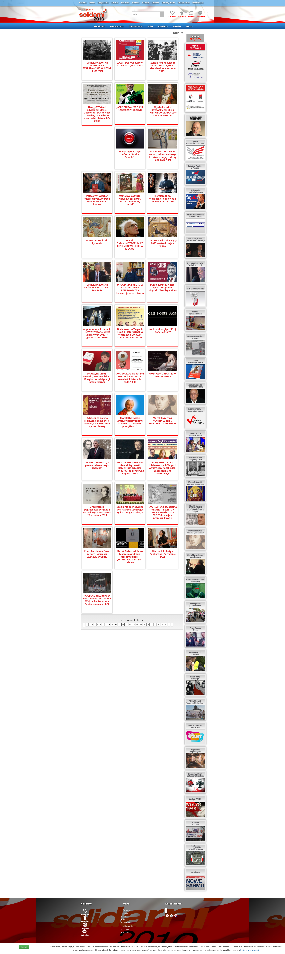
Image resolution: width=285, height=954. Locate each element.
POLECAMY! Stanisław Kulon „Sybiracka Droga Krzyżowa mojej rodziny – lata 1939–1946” (162, 155)
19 (141, 625)
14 (123, 625)
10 (109, 625)
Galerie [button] (176, 26)
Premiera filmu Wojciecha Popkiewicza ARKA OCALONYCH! (162, 199)
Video (150, 26)
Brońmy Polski (168, 3)
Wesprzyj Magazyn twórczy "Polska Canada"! (130, 154)
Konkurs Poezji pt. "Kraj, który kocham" (163, 330)
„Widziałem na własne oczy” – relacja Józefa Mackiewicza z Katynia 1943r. (163, 66)
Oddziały (126, 923)
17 (134, 625)
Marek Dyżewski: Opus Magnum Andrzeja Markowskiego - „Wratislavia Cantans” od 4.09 (130, 557)
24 (159, 625)
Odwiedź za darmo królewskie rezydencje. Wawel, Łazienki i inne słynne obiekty (97, 422)
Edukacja (125, 3)
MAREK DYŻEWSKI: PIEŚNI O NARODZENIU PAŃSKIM (97, 287)
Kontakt (126, 932)
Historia (135, 3)
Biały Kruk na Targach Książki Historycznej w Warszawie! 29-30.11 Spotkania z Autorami (130, 333)
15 (126, 625)
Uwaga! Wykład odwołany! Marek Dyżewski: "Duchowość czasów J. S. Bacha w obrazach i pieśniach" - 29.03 (97, 114)
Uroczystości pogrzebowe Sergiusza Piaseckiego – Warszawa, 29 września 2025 (97, 511)
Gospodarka (103, 3)
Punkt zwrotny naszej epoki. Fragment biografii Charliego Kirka (163, 287)
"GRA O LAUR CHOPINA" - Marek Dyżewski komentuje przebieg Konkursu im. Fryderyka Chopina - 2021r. (130, 468)
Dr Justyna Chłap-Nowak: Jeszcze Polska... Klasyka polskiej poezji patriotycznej (97, 377)
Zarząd (125, 919)
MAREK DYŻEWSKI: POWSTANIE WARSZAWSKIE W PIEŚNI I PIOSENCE (97, 66)
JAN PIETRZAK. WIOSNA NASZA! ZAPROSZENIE (130, 108)
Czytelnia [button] (162, 26)
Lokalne (155, 3)
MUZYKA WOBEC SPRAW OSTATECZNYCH (162, 375)
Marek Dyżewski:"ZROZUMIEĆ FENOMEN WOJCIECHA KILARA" (130, 244)
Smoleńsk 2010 (135, 26)
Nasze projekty (116, 26)
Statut (125, 916)
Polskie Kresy (183, 3)
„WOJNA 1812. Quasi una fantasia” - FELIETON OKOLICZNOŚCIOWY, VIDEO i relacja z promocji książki (163, 512)
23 (155, 625)
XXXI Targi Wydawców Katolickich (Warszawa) (129, 64)
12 (116, 625)
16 (130, 625)
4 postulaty (127, 910)
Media (92, 3)
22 (151, 625)
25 (162, 625)
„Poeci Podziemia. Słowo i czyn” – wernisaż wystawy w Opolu (97, 554)
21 (148, 625)
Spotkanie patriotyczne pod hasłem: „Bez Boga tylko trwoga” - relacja (129, 509)
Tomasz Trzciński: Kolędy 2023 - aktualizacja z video (163, 243)
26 (166, 625)
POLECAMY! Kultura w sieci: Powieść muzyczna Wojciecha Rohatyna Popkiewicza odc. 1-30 (97, 599)
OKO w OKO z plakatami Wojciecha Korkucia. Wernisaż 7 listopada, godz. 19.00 (130, 377)
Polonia (145, 3)
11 (112, 625)
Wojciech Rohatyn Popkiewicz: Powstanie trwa (163, 554)
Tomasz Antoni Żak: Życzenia (97, 242)
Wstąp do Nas (128, 926)
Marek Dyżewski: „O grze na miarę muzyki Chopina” (97, 465)
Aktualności (99, 26)
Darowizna (127, 929)
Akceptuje (23, 947)
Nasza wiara (197, 3)
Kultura (114, 3)
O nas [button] (188, 26)
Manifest (126, 913)
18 (137, 625)
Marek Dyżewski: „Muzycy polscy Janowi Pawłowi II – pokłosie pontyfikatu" (130, 422)
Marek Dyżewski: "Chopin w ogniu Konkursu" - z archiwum (163, 421)
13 (119, 625)
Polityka (83, 3)
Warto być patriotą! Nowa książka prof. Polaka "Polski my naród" (130, 200)
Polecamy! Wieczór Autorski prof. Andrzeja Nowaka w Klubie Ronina (97, 200)
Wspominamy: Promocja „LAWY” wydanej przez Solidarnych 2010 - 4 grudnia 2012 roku (97, 333)
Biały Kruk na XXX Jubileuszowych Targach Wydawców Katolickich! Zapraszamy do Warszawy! (162, 468)
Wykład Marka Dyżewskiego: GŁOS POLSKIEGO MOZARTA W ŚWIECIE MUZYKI (163, 111)
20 (144, 625)
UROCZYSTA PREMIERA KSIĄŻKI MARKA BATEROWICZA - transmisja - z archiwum (130, 289)
